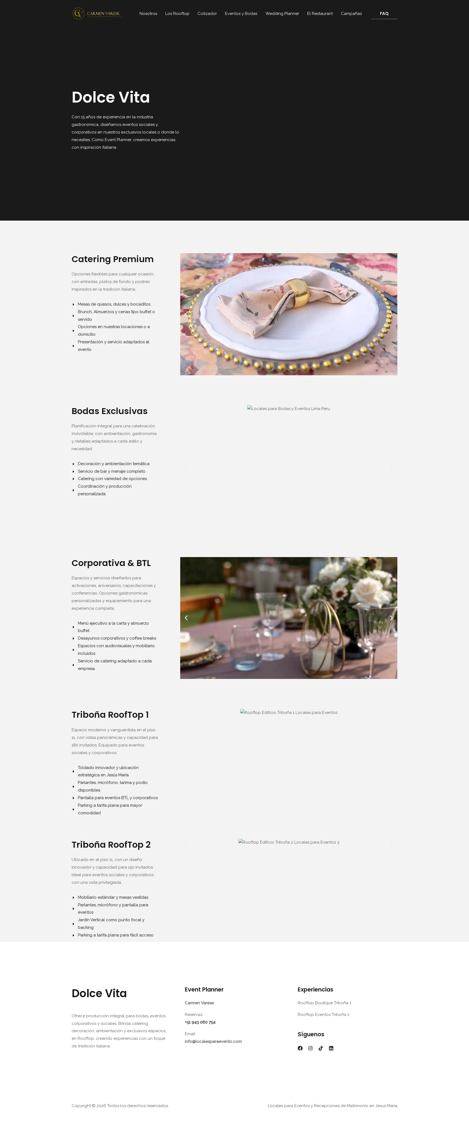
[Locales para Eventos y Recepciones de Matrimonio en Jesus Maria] (97, 13)
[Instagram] (310, 1048)
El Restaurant (320, 13)
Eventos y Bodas (241, 13)
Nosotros (148, 13)
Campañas (351, 13)
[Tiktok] (320, 1048)
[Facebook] (300, 1048)
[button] (384, 13)
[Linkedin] (331, 1048)
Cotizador (207, 13)
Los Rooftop (177, 13)
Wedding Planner (282, 13)
